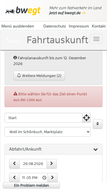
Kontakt (99, 26)
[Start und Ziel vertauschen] (97, 124)
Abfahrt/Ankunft (25, 149)
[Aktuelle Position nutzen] (86, 118)
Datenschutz (54, 26)
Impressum (79, 26)
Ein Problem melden (31, 185)
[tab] (53, 149)
